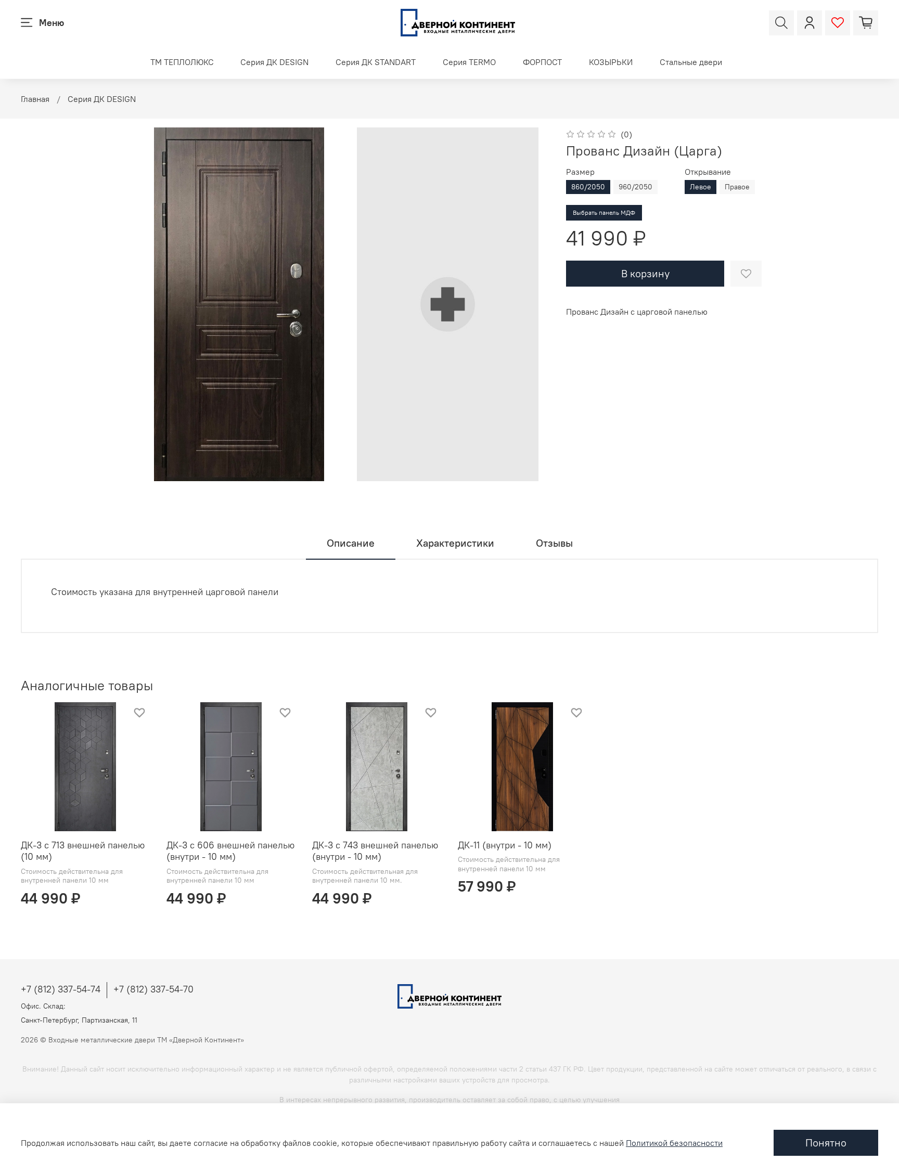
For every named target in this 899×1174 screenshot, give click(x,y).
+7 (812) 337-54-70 (153, 989)
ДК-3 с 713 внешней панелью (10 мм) (83, 851)
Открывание (708, 172)
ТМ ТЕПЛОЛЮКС (182, 62)
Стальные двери (691, 62)
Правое (737, 186)
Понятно (825, 1142)
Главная (35, 99)
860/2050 (588, 186)
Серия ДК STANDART (376, 62)
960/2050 (635, 186)
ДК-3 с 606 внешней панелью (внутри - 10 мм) (230, 851)
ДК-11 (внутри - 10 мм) (504, 845)
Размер (580, 172)
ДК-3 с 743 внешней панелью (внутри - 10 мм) (375, 851)
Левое (700, 186)
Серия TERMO (469, 62)
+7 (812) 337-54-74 (60, 989)
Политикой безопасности (674, 1143)
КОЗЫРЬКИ (611, 62)
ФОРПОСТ (542, 62)
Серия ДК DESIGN (274, 62)
